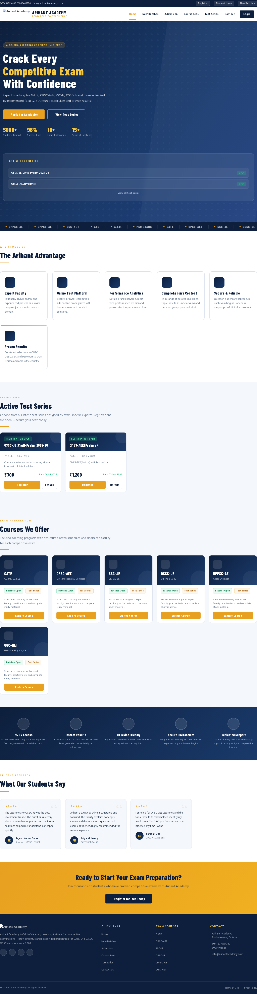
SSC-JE (159, 949)
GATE (159, 934)
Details (49, 485)
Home (132, 14)
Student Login (224, 3)
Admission (171, 14)
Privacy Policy (250, 988)
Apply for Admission (25, 114)
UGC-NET (161, 970)
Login (247, 14)
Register (203, 3)
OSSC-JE (160, 956)
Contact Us (107, 970)
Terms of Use (232, 988)
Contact (229, 14)
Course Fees (191, 14)
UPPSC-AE (161, 963)
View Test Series (67, 114)
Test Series (211, 14)
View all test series (129, 193)
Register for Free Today (129, 899)
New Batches (247, 3)
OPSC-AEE (161, 941)
